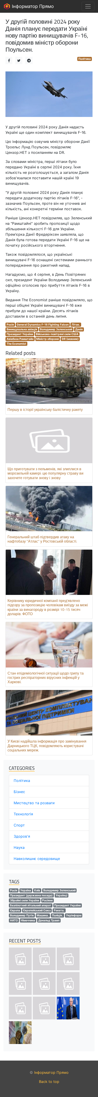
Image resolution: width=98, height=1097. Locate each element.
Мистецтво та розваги (34, 803)
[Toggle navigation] (88, 6)
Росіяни (47, 900)
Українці (61, 895)
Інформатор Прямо (32, 6)
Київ (37, 890)
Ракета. (59, 910)
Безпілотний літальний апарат (30, 905)
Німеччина (28, 920)
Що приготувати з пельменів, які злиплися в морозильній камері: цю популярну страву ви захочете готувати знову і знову (45, 473)
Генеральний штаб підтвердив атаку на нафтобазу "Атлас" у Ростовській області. (42, 539)
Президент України (20, 334)
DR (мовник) (70, 339)
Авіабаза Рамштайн (20, 339)
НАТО (14, 920)
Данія (79, 329)
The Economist (16, 343)
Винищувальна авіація (22, 329)
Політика (84, 59)
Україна (25, 890)
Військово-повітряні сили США (57, 334)
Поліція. (57, 915)
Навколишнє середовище (37, 858)
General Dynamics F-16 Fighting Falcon (43, 324)
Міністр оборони (47, 339)
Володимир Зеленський (56, 329)
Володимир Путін (22, 915)
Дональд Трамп (48, 920)
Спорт (19, 825)
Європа (15, 910)
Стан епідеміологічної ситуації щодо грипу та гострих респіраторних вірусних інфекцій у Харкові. (46, 677)
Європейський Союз (37, 910)
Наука (19, 847)
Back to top (49, 1081)
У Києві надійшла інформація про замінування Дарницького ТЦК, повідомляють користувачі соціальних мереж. (47, 745)
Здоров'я (22, 836)
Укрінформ (73, 915)
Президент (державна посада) (31, 895)
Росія (10, 324)
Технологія (23, 814)
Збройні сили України (24, 900)
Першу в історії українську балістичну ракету (45, 409)
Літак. (76, 324)
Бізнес (19, 791)
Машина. (43, 915)
